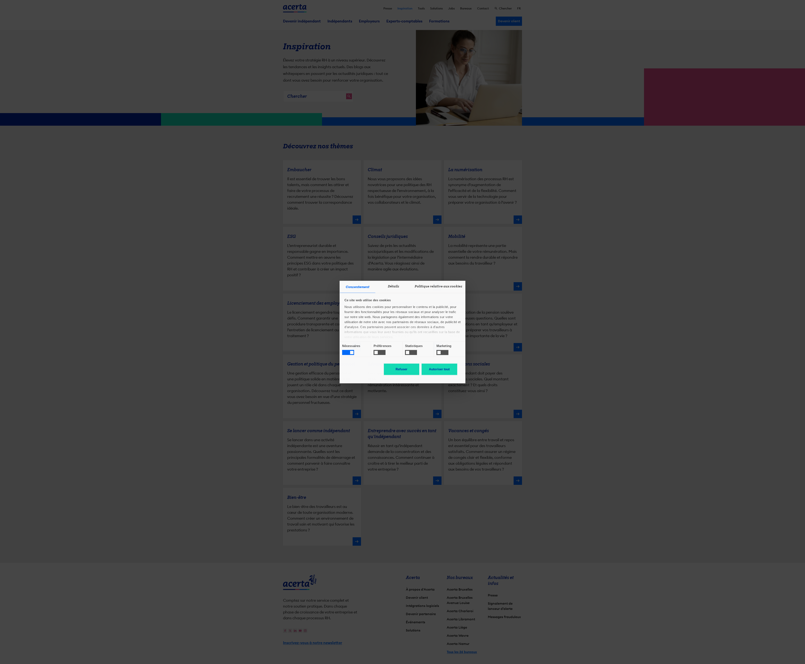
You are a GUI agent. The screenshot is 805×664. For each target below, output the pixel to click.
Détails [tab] (393, 286)
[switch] (380, 352)
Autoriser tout (439, 369)
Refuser (401, 369)
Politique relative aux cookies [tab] (438, 286)
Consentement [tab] (357, 287)
